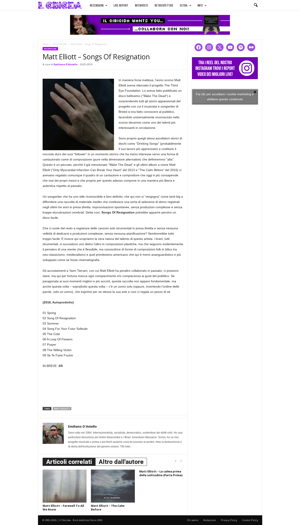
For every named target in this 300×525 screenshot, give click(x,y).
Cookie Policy (250, 520)
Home (46, 44)
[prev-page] (175, 461)
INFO (200, 5)
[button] (255, 5)
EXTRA (183, 5)
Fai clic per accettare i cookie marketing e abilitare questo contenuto (225, 96)
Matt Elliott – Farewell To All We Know (63, 507)
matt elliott (62, 408)
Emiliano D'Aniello (65, 64)
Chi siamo (192, 520)
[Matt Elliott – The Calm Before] (113, 486)
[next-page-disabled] (181, 461)
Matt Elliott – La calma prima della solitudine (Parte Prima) (160, 473)
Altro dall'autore (121, 461)
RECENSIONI (96, 5)
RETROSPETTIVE (164, 5)
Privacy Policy (229, 520)
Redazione (209, 520)
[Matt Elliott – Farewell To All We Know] (65, 486)
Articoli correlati (69, 461)
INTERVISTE (141, 5)
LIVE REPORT (121, 5)
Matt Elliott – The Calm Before (108, 507)
